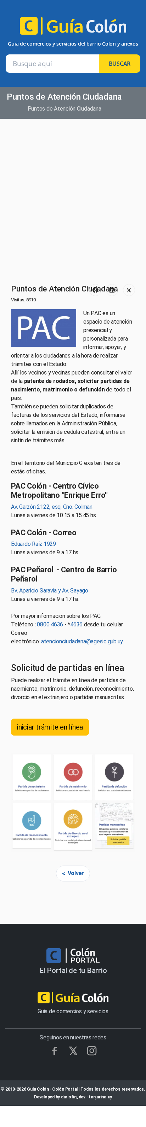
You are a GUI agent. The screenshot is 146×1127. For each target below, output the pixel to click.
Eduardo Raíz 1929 (33, 544)
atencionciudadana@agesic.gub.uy (82, 641)
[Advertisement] (73, 202)
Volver (76, 873)
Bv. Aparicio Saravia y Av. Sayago (49, 590)
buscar (120, 63)
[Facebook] (95, 290)
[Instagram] (91, 1050)
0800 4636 (50, 624)
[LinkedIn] (112, 290)
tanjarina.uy (100, 1096)
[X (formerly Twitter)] (129, 290)
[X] (73, 1051)
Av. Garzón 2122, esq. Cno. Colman (51, 506)
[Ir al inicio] (73, 29)
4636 (76, 624)
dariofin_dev (73, 1096)
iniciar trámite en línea (50, 727)
